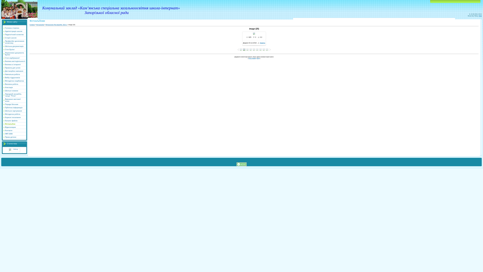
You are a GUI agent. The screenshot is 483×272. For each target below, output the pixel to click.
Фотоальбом (40, 24)
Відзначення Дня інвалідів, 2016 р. (56, 24)
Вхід (258, 58)
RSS (480, 16)
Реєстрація (252, 58)
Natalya (262, 43)
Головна (32, 24)
